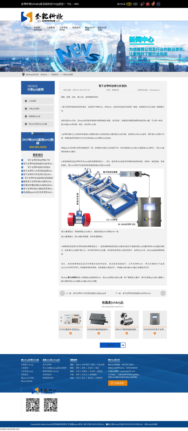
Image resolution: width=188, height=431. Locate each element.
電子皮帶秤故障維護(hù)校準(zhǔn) (39, 164)
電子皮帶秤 (47, 365)
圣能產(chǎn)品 (38, 28)
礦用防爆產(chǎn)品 (51, 371)
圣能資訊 (76, 27)
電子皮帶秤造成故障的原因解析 (39, 178)
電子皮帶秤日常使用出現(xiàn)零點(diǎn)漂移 (43, 174)
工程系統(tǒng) (63, 28)
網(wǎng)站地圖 (151, 424)
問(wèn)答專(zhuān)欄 (38, 124)
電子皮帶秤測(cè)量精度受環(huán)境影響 (42, 189)
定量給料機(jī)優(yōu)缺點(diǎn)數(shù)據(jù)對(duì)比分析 (49, 185)
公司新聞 (32, 101)
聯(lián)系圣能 (102, 28)
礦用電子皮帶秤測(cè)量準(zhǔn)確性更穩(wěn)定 (45, 181)
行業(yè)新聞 (67, 74)
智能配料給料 (48, 378)
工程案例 (51, 27)
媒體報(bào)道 (34, 116)
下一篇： (119, 293)
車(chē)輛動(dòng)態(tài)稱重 (54, 368)
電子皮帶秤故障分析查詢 (39, 167)
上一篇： (69, 293)
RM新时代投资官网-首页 (10, 429)
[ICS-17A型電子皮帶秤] (113, 198)
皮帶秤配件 (47, 374)
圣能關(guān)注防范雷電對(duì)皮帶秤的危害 (43, 192)
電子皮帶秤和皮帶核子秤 (39, 160)
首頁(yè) (27, 27)
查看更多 (110, 345)
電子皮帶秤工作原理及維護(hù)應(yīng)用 (42, 171)
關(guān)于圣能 (90, 28)
